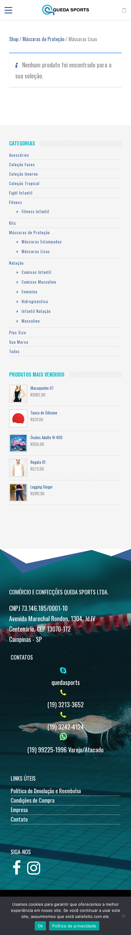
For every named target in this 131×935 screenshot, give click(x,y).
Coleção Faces (22, 164)
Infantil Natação (36, 311)
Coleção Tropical (24, 183)
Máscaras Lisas (36, 251)
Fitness (15, 202)
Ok (40, 925)
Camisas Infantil (36, 272)
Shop (13, 39)
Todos (14, 351)
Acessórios (19, 155)
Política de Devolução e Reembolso (46, 791)
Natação (16, 263)
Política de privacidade (74, 925)
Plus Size (17, 332)
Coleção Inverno (23, 174)
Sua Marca (18, 342)
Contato (19, 819)
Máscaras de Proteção (43, 39)
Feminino (29, 291)
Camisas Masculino (39, 282)
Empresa (19, 810)
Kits (12, 223)
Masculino (31, 321)
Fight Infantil (21, 193)
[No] (123, 916)
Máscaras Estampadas (42, 241)
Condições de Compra (33, 800)
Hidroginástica (35, 301)
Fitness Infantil (35, 211)
